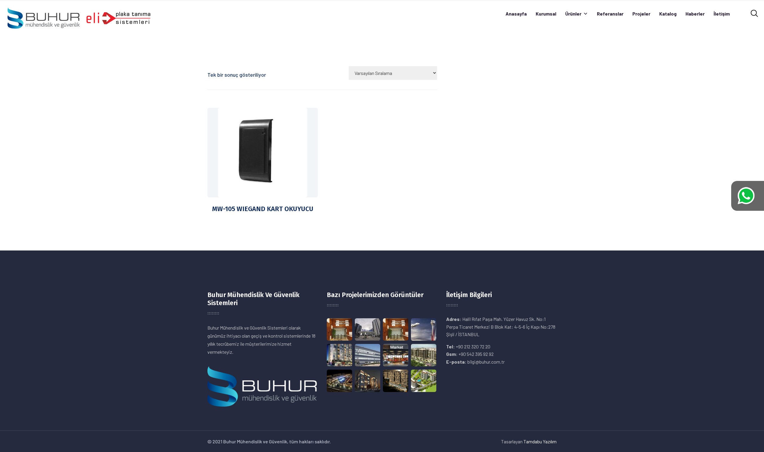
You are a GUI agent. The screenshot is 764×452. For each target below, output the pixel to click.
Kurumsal (546, 13)
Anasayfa (516, 13)
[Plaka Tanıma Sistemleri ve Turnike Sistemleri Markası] (78, 17)
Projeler (641, 13)
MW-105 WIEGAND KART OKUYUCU (262, 209)
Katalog (668, 13)
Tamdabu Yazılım (540, 441)
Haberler (695, 13)
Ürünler (573, 13)
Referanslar (610, 13)
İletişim (722, 13)
